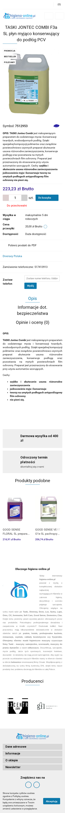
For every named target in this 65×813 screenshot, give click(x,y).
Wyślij (30, 285)
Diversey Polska (12, 256)
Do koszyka (45, 197)
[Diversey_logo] (56, 125)
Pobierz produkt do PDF (22, 245)
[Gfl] (47, 706)
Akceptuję (51, 801)
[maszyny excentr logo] (17, 706)
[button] (32, 747)
